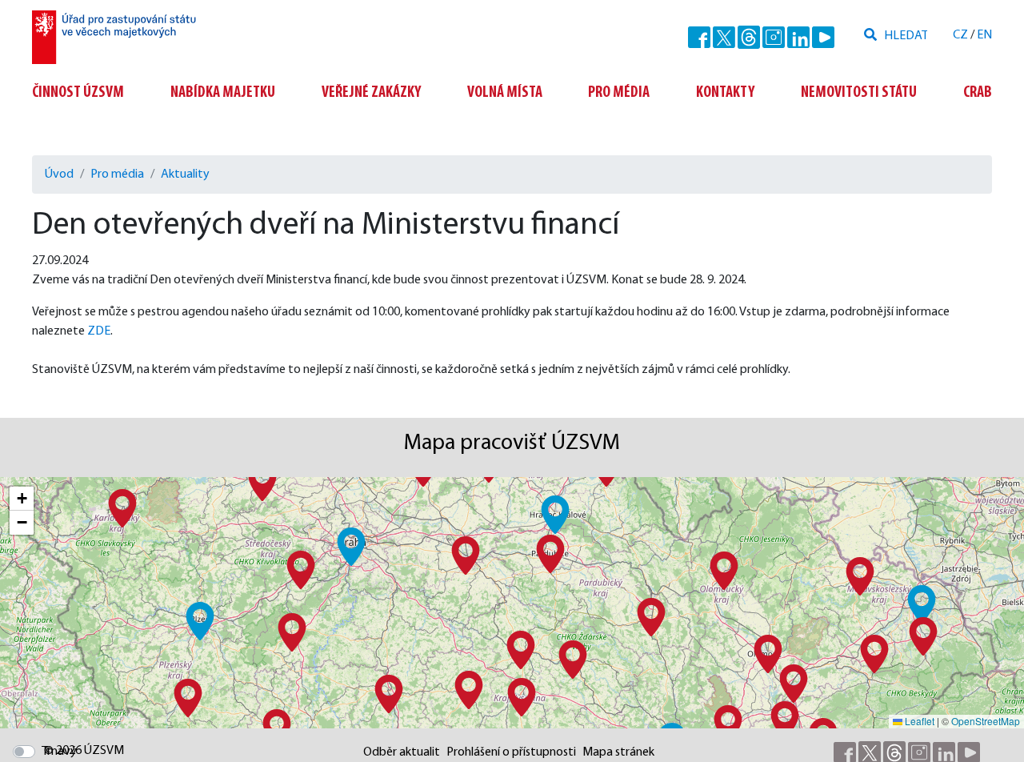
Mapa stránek (618, 752)
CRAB (977, 93)
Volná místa (504, 93)
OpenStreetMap (985, 721)
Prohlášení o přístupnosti (511, 752)
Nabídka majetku (222, 93)
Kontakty (725, 93)
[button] (351, 546)
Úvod (59, 174)
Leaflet (918, 721)
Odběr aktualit (401, 752)
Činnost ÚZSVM (78, 93)
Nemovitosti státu (859, 93)
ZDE (98, 331)
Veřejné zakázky (371, 93)
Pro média (619, 93)
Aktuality (185, 174)
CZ (960, 35)
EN (984, 35)
